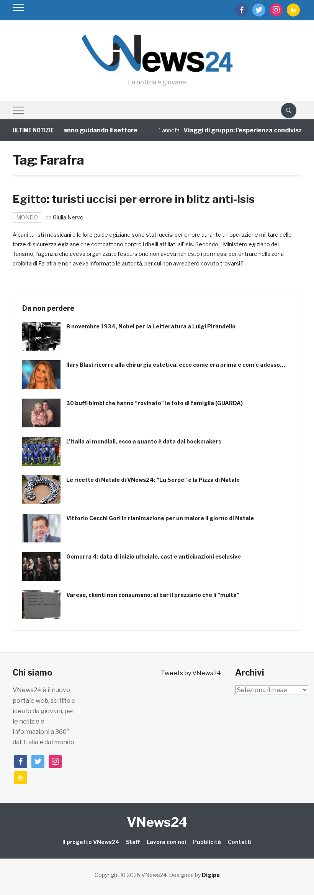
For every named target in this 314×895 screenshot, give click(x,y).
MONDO (27, 217)
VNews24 (157, 822)
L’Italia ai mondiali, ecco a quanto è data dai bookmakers (143, 441)
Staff (133, 842)
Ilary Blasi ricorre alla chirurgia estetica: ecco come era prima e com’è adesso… (175, 364)
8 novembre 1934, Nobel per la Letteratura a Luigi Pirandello (151, 326)
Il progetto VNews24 (90, 842)
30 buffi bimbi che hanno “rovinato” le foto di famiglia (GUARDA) (154, 403)
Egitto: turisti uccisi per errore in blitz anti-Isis (134, 199)
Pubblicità (207, 842)
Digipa (211, 875)
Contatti (240, 842)
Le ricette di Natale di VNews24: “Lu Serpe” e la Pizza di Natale (153, 479)
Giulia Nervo (68, 217)
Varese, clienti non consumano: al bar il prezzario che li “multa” (152, 595)
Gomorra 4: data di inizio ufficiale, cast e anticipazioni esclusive (153, 556)
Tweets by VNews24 (191, 673)
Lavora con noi (166, 842)
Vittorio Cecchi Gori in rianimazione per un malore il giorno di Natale (160, 518)
